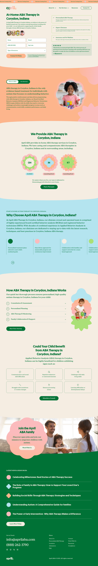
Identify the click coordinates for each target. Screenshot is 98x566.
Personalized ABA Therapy (56, 541)
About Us (51, 538)
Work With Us (72, 541)
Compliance (71, 546)
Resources (75, 8)
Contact (70, 538)
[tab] (12, 81)
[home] (11, 8)
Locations (52, 543)
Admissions (52, 546)
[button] (52, 8)
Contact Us (86, 8)
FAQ (50, 548)
